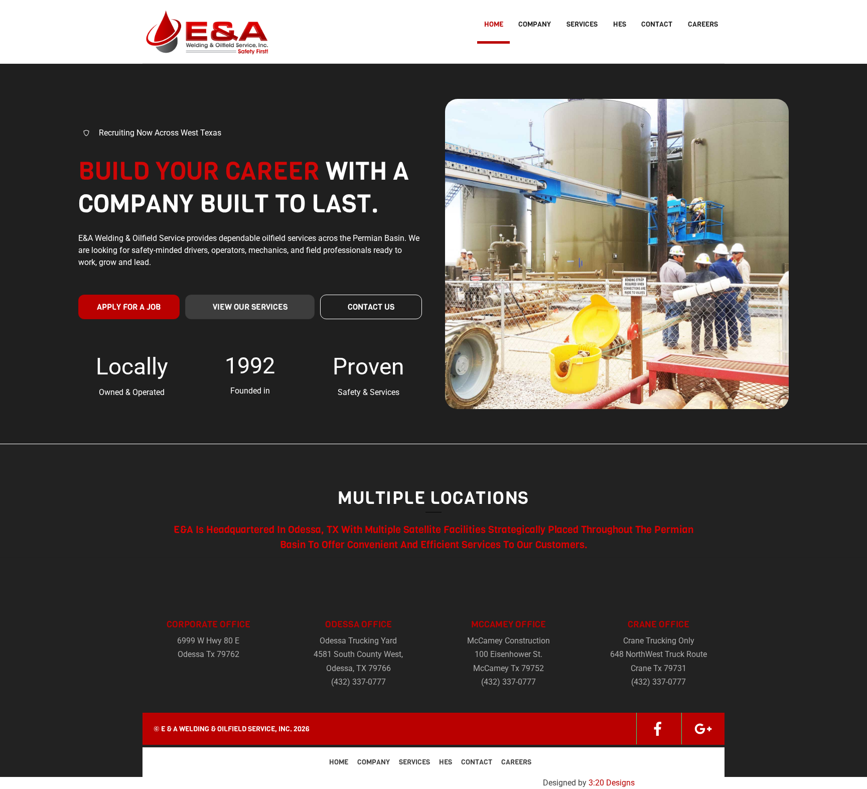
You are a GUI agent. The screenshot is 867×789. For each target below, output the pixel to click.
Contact (656, 24)
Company (534, 24)
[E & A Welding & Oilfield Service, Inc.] (205, 48)
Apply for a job (129, 307)
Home (493, 24)
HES (619, 24)
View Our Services (250, 307)
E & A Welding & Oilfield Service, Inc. (226, 729)
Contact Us (371, 307)
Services (582, 24)
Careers (703, 24)
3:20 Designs (612, 782)
